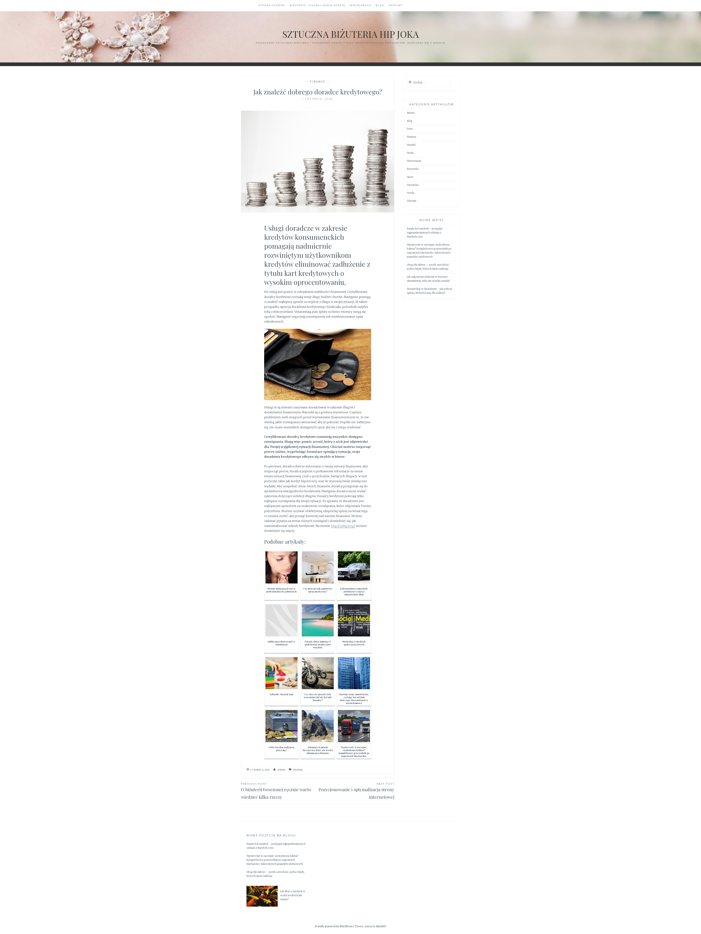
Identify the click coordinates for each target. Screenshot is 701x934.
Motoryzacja (414, 160)
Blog (380, 5)
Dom (410, 128)
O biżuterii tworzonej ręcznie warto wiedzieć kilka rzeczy (276, 791)
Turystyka (413, 185)
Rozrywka (413, 169)
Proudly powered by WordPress (334, 926)
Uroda (410, 192)
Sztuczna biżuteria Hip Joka (350, 34)
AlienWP (381, 926)
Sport (410, 177)
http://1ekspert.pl (343, 526)
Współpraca (360, 5)
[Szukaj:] (428, 82)
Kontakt (396, 5)
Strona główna (271, 5)
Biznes (411, 112)
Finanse (317, 81)
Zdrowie (411, 200)
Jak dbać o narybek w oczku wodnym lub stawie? (292, 895)
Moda (410, 152)
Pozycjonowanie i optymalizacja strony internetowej (356, 791)
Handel (411, 144)
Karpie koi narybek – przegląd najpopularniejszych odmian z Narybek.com (424, 232)
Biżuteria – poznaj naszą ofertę (317, 5)
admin (281, 770)
